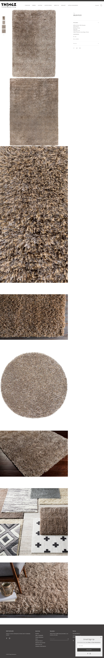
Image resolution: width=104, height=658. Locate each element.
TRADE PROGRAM (39, 637)
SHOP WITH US (38, 644)
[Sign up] (68, 639)
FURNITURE (27, 5)
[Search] (101, 5)
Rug (74, 13)
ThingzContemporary (12, 654)
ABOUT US (56, 5)
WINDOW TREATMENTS (40, 646)
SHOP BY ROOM (48, 5)
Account (97, 5)
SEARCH (37, 633)
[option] (4, 18)
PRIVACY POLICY (39, 641)
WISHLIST (63, 5)
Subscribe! (89, 649)
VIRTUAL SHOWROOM (73, 5)
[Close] (101, 637)
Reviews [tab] (75, 43)
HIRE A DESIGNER (39, 635)
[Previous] (3, 14)
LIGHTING (40, 5)
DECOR (34, 5)
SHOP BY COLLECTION (40, 642)
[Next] (3, 34)
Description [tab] (75, 22)
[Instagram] (90, 653)
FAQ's (36, 639)
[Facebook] (87, 653)
